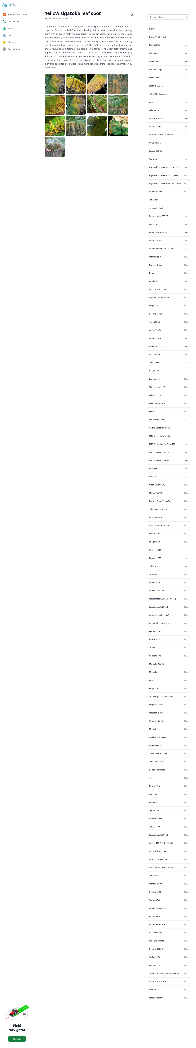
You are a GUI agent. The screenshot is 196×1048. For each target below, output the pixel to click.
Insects (11, 35)
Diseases (12, 42)
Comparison (13, 21)
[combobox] (168, 16)
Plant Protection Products (19, 14)
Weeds (11, 28)
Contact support (15, 49)
